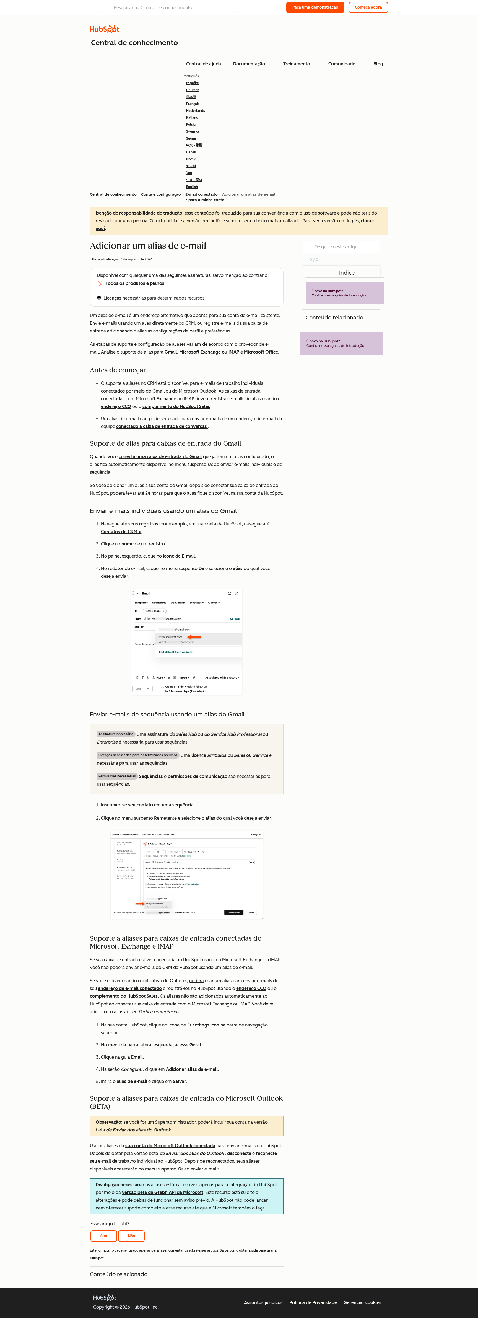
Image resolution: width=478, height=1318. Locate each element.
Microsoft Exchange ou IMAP (209, 352)
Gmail (171, 352)
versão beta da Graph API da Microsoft (162, 1192)
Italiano (192, 118)
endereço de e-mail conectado (130, 988)
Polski (191, 125)
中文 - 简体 (194, 180)
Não (131, 1236)
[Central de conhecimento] (104, 31)
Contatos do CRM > (121, 531)
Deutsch (192, 90)
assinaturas (199, 275)
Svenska (192, 131)
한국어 (191, 166)
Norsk (191, 159)
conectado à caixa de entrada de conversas (162, 426)
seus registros (143, 524)
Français (192, 104)
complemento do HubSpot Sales (176, 406)
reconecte (266, 1153)
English (192, 187)
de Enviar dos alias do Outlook (138, 1130)
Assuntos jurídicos (263, 1302)
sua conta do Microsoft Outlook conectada (170, 1145)
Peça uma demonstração (315, 7)
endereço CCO (116, 406)
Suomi (191, 138)
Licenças (112, 298)
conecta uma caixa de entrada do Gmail (160, 456)
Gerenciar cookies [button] (362, 1302)
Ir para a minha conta (204, 200)
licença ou (229, 755)
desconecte (239, 1153)
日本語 (191, 97)
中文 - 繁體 (194, 145)
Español (192, 83)
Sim (103, 1236)
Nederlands (195, 111)
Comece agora (368, 7)
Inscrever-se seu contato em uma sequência (148, 805)
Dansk (191, 152)
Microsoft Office (261, 352)
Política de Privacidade (313, 1302)
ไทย (189, 173)
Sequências (151, 776)
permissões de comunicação (197, 776)
